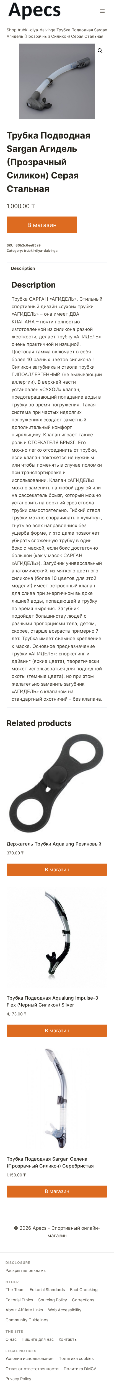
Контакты (68, 1339)
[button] (100, 51)
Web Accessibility (64, 1309)
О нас (11, 1339)
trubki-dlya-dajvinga (36, 29)
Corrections (83, 1299)
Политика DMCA (80, 1368)
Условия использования (29, 1358)
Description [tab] (23, 268)
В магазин (41, 224)
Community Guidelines (27, 1319)
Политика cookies (76, 1358)
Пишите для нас (38, 1339)
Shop (12, 29)
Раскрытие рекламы (26, 1270)
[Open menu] (102, 11)
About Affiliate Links (24, 1309)
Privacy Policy (18, 1378)
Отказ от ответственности (32, 1368)
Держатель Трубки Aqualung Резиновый (54, 844)
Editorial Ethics (19, 1299)
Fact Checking (84, 1289)
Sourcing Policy (52, 1299)
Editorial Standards (47, 1289)
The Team (15, 1289)
